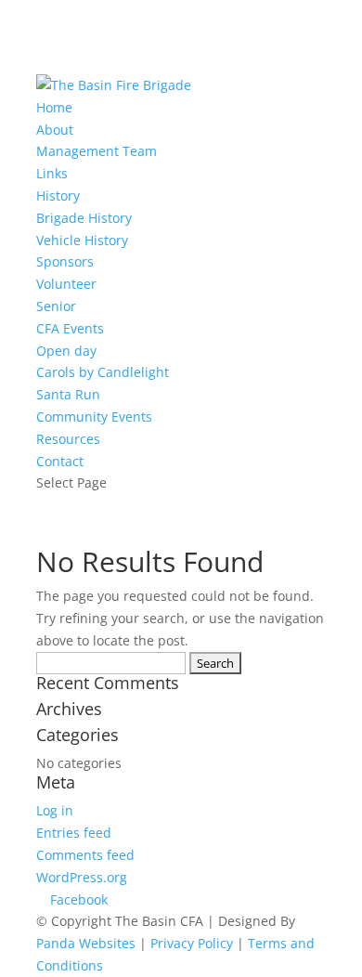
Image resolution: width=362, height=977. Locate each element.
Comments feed (85, 855)
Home (54, 107)
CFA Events (70, 328)
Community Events (94, 416)
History (58, 195)
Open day (66, 350)
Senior (56, 306)
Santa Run (68, 394)
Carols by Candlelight (102, 372)
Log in (54, 810)
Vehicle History (82, 240)
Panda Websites (86, 943)
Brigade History (84, 218)
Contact (60, 461)
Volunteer (66, 284)
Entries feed (73, 832)
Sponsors (65, 261)
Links (52, 173)
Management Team (96, 151)
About (54, 129)
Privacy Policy (191, 943)
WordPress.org (81, 877)
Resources (68, 439)
